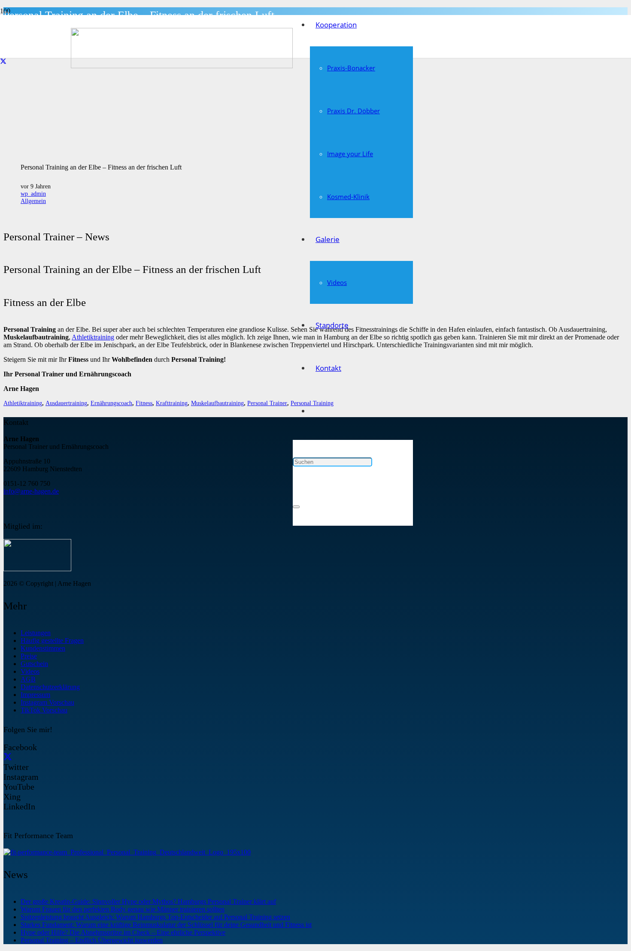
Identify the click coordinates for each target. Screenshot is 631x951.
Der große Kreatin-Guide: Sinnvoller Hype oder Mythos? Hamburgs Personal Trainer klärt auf (148, 901)
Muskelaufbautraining (217, 403)
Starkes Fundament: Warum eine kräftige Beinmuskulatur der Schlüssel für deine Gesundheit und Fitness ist (166, 924)
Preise (29, 656)
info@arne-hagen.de (31, 491)
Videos (30, 671)
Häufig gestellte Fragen (52, 640)
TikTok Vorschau (44, 710)
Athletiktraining (93, 337)
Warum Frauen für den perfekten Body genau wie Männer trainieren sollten (122, 909)
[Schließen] (296, 507)
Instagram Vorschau (47, 702)
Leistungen (36, 632)
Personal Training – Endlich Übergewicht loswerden (92, 940)
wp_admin (33, 193)
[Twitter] (3, 61)
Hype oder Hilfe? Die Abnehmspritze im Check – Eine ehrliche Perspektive (123, 932)
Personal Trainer (267, 403)
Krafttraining (172, 403)
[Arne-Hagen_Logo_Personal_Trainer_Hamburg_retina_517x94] (182, 66)
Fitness (144, 403)
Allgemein (33, 200)
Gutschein (34, 663)
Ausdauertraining (66, 403)
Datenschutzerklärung (50, 687)
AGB (28, 679)
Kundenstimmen (43, 648)
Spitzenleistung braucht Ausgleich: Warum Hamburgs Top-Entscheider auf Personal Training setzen (155, 917)
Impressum (35, 694)
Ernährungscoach (111, 403)
